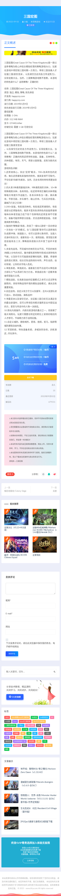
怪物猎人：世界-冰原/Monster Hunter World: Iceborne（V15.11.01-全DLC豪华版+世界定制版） (38, 798)
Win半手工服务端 (39, 721)
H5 (52, 717)
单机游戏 (33, 729)
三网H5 (20, 725)
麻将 (6, 749)
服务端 (19, 737)
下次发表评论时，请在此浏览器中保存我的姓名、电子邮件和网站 (30, 645)
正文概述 (10, 43)
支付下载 (30, 377)
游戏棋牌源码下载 (20, 741)
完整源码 (8, 733)
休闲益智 (46, 725)
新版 (6, 737)
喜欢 (10, 474)
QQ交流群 (16, 697)
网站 (8, 627)
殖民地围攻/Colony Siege (15, 491)
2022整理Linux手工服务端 (20, 717)
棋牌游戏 (27, 737)
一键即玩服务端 (10, 725)
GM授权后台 (44, 717)
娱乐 (46, 729)
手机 (29, 733)
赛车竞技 (48, 745)
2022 (7, 717)
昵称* (8, 601)
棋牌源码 (48, 737)
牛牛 (44, 741)
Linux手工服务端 (25, 721)
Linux (15, 721)
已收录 (31, 25)
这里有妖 (36, 555)
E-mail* (9, 614)
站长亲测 (8, 745)
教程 (40, 733)
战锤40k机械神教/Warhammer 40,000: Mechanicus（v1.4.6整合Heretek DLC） (45, 530)
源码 (38, 741)
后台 (40, 729)
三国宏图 (19, 461)
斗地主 (47, 733)
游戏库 (11, 461)
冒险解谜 (8, 729)
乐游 (38, 725)
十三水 (25, 729)
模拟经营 (8, 741)
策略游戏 (17, 745)
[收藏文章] (43, 474)
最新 (12, 737)
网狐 (24, 745)
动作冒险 (17, 729)
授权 (34, 733)
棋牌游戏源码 (37, 737)
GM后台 (34, 717)
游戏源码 (31, 741)
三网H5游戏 (30, 725)
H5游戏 (7, 721)
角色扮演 (40, 745)
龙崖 (55, 491)
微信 (23, 733)
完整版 (16, 733)
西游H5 (31, 745)
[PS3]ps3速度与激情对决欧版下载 (36, 822)
